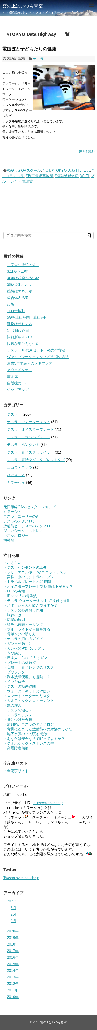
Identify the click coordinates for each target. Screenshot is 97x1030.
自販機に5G (16, 383)
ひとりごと (16, 475)
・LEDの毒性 (14, 591)
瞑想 (10, 304)
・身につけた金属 (17, 720)
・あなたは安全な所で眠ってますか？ (34, 739)
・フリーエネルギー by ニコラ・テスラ (35, 572)
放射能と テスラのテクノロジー (30, 526)
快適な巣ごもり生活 (23, 344)
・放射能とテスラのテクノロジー (30, 724)
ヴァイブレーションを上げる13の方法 (38, 357)
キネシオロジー (16, 535)
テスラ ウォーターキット (28, 422)
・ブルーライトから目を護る (26, 629)
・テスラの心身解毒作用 (23, 610)
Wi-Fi (84, 176)
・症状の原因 (14, 620)
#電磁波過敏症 (67, 176)
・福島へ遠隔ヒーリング (23, 624)
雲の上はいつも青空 (22, 5)
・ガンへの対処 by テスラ (24, 648)
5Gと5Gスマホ (19, 284)
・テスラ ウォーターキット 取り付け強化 (36, 601)
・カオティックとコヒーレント (28, 701)
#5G (10, 170)
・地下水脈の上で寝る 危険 (25, 734)
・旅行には (12, 615)
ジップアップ (18, 390)
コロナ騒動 (16, 311)
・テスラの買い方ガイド (23, 639)
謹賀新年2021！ (20, 337)
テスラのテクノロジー (21, 521)
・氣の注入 (12, 705)
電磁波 (27, 181)
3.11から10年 (17, 271)
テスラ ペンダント (23, 445)
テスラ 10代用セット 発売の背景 (36, 350)
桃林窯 (8, 540)
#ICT (46, 170)
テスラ (40, 59)
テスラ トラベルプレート (28, 437)
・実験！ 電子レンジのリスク (28, 667)
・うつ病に (12, 653)
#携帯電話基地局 (39, 176)
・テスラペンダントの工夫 (25, 567)
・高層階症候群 (16, 748)
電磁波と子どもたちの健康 (29, 48)
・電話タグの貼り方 (19, 634)
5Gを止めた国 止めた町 (27, 317)
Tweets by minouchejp (21, 878)
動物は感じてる (19, 324)
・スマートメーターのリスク (26, 696)
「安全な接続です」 (23, 265)
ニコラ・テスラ (19, 467)
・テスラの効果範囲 (19, 686)
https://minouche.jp (48, 803)
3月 (13, 908)
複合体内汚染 (18, 298)
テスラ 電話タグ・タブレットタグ (36, 460)
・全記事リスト (16, 771)
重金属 (12, 376)
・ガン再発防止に (17, 643)
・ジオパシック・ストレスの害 (28, 743)
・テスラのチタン (17, 715)
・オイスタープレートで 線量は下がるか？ (38, 586)
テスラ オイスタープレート (30, 429)
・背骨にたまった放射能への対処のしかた (37, 729)
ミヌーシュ (16, 483)
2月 (13, 914)
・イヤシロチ (14, 681)
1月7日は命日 (18, 330)
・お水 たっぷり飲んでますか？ (30, 605)
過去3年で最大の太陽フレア (29, 363)
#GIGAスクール (28, 170)
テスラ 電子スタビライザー (30, 452)
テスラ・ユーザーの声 (21, 516)
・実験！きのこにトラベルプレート (32, 577)
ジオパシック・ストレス (23, 531)
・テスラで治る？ (17, 710)
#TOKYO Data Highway (71, 170)
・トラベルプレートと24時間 (27, 582)
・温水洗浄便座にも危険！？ (26, 677)
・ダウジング (14, 672)
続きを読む (87, 151)
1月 (13, 921)
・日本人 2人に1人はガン (25, 658)
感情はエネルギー (21, 291)
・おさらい (12, 563)
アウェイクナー (19, 370)
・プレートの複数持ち (21, 662)
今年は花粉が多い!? (23, 278)
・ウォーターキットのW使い (26, 691)
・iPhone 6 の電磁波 (20, 596)
